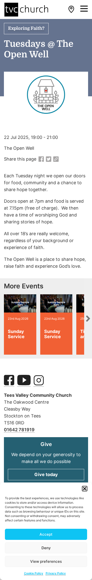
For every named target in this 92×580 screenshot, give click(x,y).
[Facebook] (41, 159)
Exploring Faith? (26, 28)
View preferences (46, 561)
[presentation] (88, 318)
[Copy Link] (56, 159)
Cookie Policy (33, 573)
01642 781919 (19, 429)
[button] (84, 488)
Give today (46, 474)
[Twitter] (48, 159)
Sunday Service (16, 334)
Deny (46, 548)
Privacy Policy (56, 573)
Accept (46, 534)
